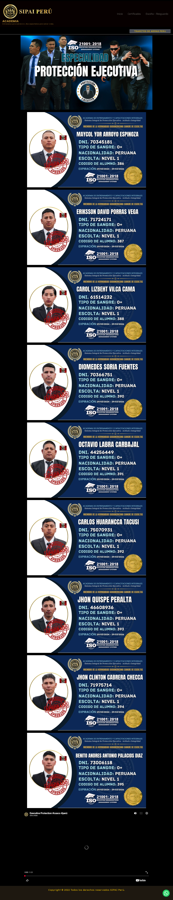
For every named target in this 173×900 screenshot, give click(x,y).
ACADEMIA (10, 21)
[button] (150, 31)
